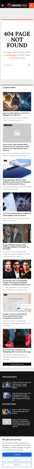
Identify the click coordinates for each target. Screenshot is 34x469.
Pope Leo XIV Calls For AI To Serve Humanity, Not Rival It (16, 114)
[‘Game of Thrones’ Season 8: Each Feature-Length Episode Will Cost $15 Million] (6, 385)
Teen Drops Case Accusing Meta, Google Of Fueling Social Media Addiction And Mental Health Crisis (16, 283)
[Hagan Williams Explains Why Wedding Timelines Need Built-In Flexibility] (17, 233)
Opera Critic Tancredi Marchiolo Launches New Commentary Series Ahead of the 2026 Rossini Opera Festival (16, 147)
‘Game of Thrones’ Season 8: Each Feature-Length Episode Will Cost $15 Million (21, 385)
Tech (5, 93)
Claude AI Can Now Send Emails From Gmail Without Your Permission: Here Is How (15, 316)
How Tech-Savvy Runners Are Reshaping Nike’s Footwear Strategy (17, 351)
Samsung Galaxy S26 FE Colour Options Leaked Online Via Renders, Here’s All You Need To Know (17, 182)
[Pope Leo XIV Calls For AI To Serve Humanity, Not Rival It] (17, 101)
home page (11, 55)
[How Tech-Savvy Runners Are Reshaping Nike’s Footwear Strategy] (17, 338)
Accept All (17, 454)
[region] (17, 452)
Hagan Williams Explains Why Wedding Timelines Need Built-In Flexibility (16, 247)
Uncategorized (8, 125)
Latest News (9, 87)
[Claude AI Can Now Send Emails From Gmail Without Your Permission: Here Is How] (17, 302)
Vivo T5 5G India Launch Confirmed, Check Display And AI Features (17, 214)
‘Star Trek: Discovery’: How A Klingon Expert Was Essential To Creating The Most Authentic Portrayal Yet (21, 396)
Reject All (17, 465)
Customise (17, 460)
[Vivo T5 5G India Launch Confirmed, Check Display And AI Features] (17, 201)
